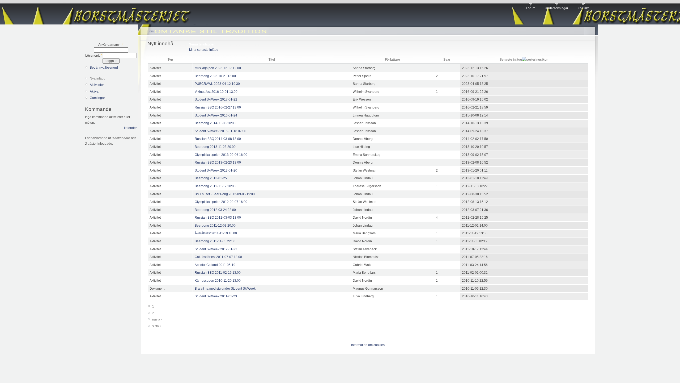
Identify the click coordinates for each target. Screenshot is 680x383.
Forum (530, 8)
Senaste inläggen (202, 44)
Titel (272, 59)
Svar (446, 59)
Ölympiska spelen (207, 155)
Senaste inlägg (511, 59)
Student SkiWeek (207, 99)
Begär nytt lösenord (104, 67)
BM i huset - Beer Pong (211, 194)
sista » (157, 326)
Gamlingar (97, 98)
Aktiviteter (97, 85)
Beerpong (202, 76)
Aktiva (94, 91)
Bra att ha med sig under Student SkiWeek (225, 288)
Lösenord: (93, 55)
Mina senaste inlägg (203, 50)
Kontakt (583, 8)
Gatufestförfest (205, 257)
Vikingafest (203, 92)
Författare (392, 59)
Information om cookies (368, 345)
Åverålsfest (203, 233)
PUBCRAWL (204, 84)
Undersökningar (556, 8)
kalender (130, 128)
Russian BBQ (204, 107)
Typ (170, 59)
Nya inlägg (97, 78)
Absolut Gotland (206, 265)
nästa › (157, 319)
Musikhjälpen (204, 68)
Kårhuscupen (204, 280)
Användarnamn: (111, 45)
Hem (150, 31)
